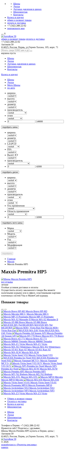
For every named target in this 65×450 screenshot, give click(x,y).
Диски (16, 6)
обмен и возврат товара (19, 20)
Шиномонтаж (20, 12)
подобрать (7, 253)
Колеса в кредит (15, 17)
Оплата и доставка (16, 401)
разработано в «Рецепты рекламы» (19, 444)
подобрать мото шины (12, 223)
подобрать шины (10, 127)
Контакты (18, 14)
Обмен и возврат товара (19, 398)
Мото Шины (13, 85)
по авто (11, 88)
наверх (4, 447)
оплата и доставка (16, 23)
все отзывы (7, 282)
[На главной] (8, 36)
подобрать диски (10, 172)
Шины (16, 3)
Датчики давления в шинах (27, 9)
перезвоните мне (16, 28)
